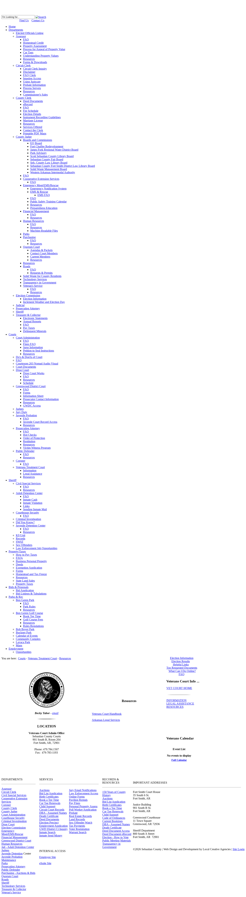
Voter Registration (79, 829)
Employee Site (47, 857)
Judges (5, 850)
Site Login (239, 849)
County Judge (9, 811)
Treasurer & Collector (13, 889)
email (55, 713)
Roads (5, 879)
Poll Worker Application (83, 809)
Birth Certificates (49, 796)
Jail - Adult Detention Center (17, 847)
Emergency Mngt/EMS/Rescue (12, 832)
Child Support (47, 806)
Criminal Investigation (14, 821)
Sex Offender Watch (80, 822)
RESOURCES (175, 706)
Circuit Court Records (51, 809)
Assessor (6, 788)
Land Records (77, 819)
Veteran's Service (11, 892)
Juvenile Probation (12, 856)
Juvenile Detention (12, 853)
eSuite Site (45, 863)
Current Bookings (112, 821)
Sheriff (5, 882)
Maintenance (8, 860)
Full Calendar (179, 760)
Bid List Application (50, 793)
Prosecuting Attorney (13, 866)
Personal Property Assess (83, 806)
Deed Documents (49, 819)
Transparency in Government (111, 845)
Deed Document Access (116, 830)
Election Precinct (49, 822)
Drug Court (8, 824)
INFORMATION (176, 700)
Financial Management (14, 837)
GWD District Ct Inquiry (53, 829)
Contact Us (38, 20)
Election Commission (13, 827)
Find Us (24, 20)
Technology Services (13, 885)
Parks (4, 863)
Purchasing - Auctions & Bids (18, 872)
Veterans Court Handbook (107, 713)
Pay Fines (74, 803)
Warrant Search (77, 832)
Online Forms (77, 796)
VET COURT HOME (179, 688)
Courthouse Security (13, 817)
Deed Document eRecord (116, 834)
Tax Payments (77, 825)
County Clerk (9, 808)
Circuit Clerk (8, 791)
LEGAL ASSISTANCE (180, 703)
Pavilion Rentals (78, 799)
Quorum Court (9, 876)
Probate (73, 812)
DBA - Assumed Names (53, 812)
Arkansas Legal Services (106, 719)
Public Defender (10, 869)
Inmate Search (47, 832)
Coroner (6, 804)
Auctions (44, 790)
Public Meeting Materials (116, 840)
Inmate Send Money (50, 835)
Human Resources (11, 843)
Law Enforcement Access (83, 793)
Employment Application (53, 825)
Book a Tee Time (49, 799)
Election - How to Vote (115, 837)
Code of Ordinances (113, 817)
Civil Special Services (13, 795)
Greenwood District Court (16, 840)
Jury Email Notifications (83, 790)
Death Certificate (49, 816)
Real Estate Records (80, 816)
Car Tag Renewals (49, 803)
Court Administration (13, 814)
